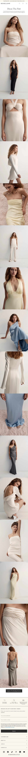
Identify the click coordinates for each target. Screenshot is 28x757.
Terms (13, 727)
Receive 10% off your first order (10, 708)
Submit (14, 731)
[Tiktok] (12, 752)
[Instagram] (4, 752)
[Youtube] (24, 752)
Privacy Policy (8, 727)
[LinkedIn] (20, 752)
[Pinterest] (8, 752)
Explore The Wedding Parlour (14, 691)
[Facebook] (16, 752)
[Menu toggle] (26, 3)
